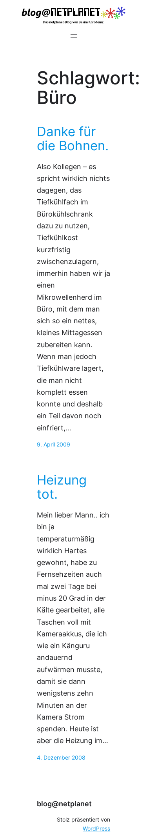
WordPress (96, 828)
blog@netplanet (64, 804)
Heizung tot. (62, 487)
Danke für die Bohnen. (73, 139)
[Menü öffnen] (73, 35)
